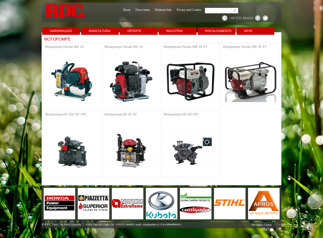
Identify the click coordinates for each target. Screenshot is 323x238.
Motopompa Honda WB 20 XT (185, 47)
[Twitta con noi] (265, 20)
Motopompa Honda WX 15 (123, 47)
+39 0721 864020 (241, 18)
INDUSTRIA (174, 31)
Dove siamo (143, 10)
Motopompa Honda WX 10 (64, 47)
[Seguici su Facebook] (258, 20)
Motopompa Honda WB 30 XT (245, 47)
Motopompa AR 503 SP (181, 114)
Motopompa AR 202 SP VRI (65, 114)
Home (126, 10)
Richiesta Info (163, 10)
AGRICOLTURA (99, 31)
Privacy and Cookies (189, 10)
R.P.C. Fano (51, 224)
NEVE (248, 31)
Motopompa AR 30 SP (120, 114)
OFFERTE (134, 31)
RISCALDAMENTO (218, 31)
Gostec (268, 224)
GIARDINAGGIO (61, 31)
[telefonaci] (225, 20)
